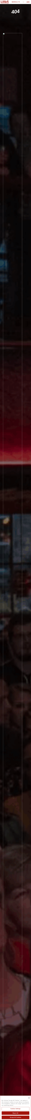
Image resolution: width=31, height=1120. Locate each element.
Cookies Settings (15, 1108)
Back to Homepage (15, 27)
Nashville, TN (16, 2)
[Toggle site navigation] (28, 2)
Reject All (15, 1113)
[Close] (29, 1098)
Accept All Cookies (15, 1117)
